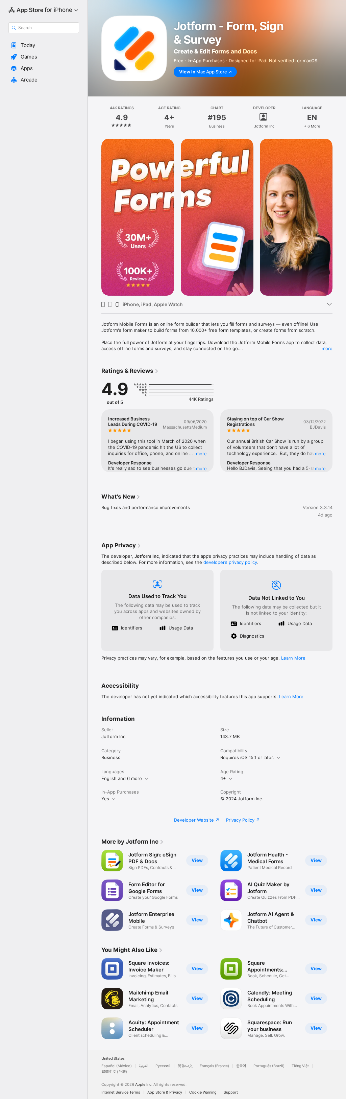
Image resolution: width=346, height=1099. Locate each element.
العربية (143, 1066)
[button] (44, 45)
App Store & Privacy (164, 1092)
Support (231, 1092)
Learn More (293, 658)
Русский (163, 1066)
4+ (223, 778)
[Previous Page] (94, 117)
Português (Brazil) (269, 1066)
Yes (105, 798)
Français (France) (214, 1066)
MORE (201, 453)
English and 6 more (121, 778)
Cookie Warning (203, 1092)
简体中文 (185, 1066)
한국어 (241, 1066)
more (327, 348)
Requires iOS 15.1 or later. (247, 757)
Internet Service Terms (120, 1092)
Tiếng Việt (300, 1066)
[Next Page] (339, 117)
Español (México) (116, 1066)
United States (113, 1058)
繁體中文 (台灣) (114, 1072)
